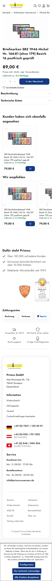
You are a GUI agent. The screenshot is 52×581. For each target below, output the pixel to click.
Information (14, 395)
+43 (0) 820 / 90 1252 (27, 434)
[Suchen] (35, 5)
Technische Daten (11, 100)
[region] (26, 31)
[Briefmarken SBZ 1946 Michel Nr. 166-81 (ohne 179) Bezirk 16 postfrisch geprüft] (25, 31)
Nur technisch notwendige (27, 570)
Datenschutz (33, 505)
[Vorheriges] (5, 204)
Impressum (32, 499)
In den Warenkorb (34, 81)
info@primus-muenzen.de (20, 480)
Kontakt (10, 515)
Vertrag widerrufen (15, 521)
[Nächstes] (47, 204)
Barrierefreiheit (34, 510)
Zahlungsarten (13, 405)
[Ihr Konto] (44, 5)
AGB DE (10, 510)
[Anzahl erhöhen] (15, 81)
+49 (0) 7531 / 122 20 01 (28, 426)
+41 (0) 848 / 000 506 (27, 443)
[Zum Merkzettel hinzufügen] (6, 129)
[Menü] (4, 6)
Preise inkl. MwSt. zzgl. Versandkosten (21, 71)
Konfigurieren (26, 564)
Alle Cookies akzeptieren (27, 577)
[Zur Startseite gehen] (16, 6)
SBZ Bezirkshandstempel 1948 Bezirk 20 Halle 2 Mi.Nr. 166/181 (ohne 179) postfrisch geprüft (19, 157)
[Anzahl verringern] (5, 81)
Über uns (32, 515)
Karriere (10, 499)
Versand (10, 411)
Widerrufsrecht (13, 400)
